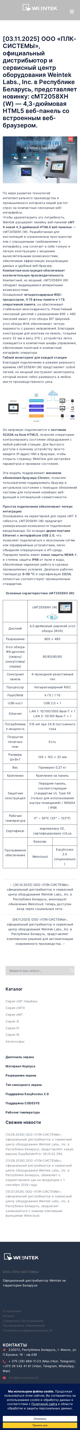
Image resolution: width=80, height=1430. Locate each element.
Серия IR (12, 1035)
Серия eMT (14, 1014)
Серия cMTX (15, 1008)
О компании (12, 1311)
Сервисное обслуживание (23, 1321)
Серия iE (12, 1021)
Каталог (9, 1316)
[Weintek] (40, 8)
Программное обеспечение (24, 1325)
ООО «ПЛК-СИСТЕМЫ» (21, 1272)
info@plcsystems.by (24, 1378)
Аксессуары (15, 1041)
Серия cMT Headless (21, 1001)
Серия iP (12, 1028)
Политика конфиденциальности (27, 1330)
